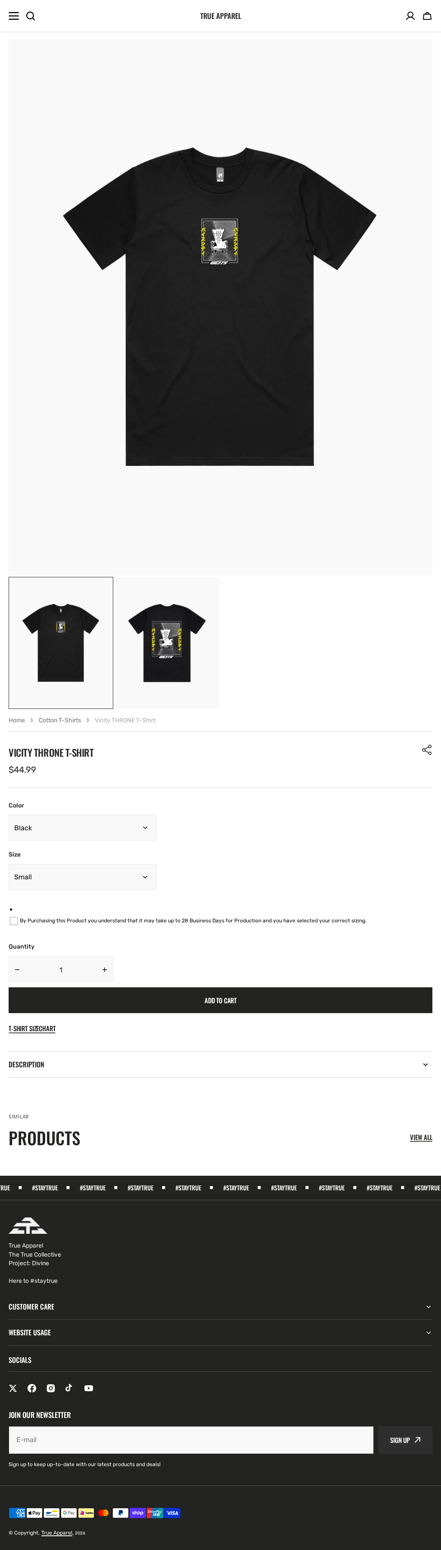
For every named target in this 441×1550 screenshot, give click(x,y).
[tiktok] (69, 1388)
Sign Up (400, 1440)
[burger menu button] (14, 16)
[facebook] (31, 1388)
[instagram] (50, 1388)
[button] (427, 16)
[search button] (30, 16)
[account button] (410, 16)
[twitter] (12, 1388)
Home (17, 720)
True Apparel (56, 1533)
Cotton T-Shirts (60, 720)
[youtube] (88, 1388)
